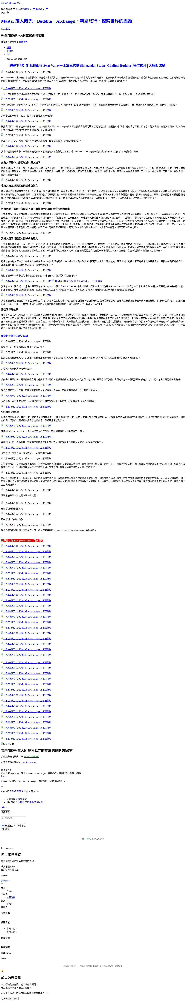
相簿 (9, 47)
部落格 (10, 51)
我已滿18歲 (6, 999)
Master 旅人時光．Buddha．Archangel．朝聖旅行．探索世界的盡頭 (66, 21)
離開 (15, 999)
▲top (3, 807)
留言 (23, 791)
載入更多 (5, 812)
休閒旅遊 (23, 42)
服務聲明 (118, 966)
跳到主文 (5, 28)
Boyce (4, 776)
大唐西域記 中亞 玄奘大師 (30, 802)
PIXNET (73, 966)
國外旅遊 (22, 799)
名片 (9, 54)
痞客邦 (17, 791)
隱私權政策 (108, 966)
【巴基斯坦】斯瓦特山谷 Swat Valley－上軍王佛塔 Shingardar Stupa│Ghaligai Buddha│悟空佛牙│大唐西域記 (86, 65)
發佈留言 (5, 829)
